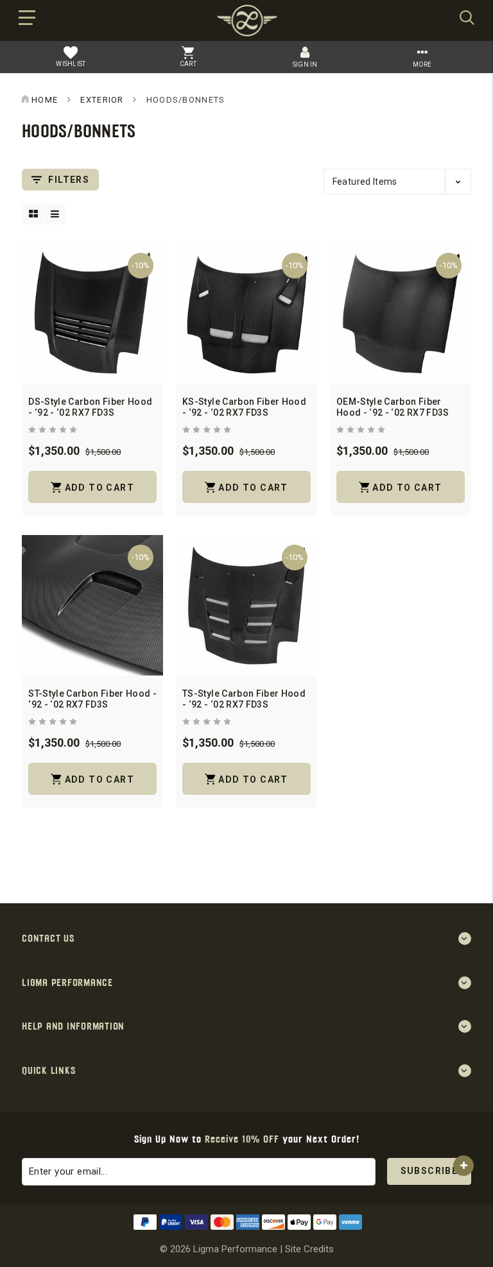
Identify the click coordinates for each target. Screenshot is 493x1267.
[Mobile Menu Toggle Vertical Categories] (27, 22)
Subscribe (429, 1171)
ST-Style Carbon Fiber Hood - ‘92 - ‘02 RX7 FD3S (92, 699)
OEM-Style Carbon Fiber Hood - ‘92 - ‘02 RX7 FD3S (392, 407)
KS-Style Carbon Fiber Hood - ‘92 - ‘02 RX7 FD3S (244, 407)
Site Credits (309, 1249)
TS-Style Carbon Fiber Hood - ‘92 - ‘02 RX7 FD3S (244, 699)
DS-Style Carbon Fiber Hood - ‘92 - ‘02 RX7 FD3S (90, 407)
